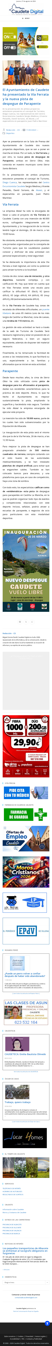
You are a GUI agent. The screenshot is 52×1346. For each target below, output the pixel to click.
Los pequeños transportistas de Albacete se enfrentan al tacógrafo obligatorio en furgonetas (25, 1251)
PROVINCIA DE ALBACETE (12, 1224)
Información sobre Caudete (13, 1209)
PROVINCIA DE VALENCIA (12, 1230)
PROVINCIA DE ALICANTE (12, 1227)
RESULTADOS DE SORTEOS (13, 1194)
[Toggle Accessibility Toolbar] (47, 1323)
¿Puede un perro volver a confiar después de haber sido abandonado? (25, 975)
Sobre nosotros (9, 1336)
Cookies (20, 1336)
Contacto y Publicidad (34, 1339)
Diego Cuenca (10, 182)
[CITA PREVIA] (26, 793)
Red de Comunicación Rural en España (25, 1311)
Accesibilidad (15, 1339)
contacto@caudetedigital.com (26, 1297)
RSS (23, 1339)
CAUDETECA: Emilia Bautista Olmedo (25, 1054)
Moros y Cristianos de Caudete (14, 1212)
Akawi (39, 190)
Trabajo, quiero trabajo (18, 1102)
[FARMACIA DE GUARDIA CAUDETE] (26, 814)
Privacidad (29, 1336)
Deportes (10, 133)
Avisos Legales (40, 1336)
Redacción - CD (13, 130)
